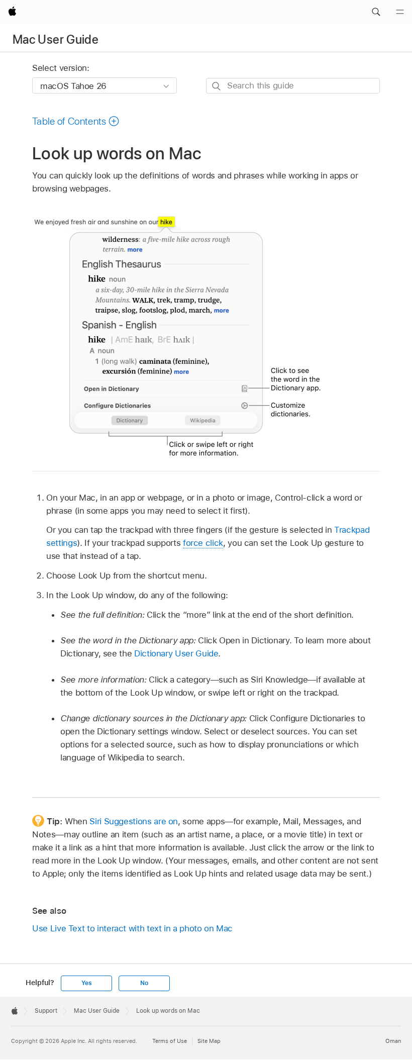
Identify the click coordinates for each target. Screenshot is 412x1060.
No (144, 983)
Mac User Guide (55, 39)
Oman (393, 1040)
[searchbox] (293, 85)
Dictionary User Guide (176, 653)
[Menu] (400, 12)
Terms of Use (169, 1040)
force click (203, 543)
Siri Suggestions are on (133, 821)
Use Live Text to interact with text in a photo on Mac (132, 928)
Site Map (209, 1040)
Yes (86, 983)
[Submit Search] (217, 86)
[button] (376, 12)
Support (46, 1010)
